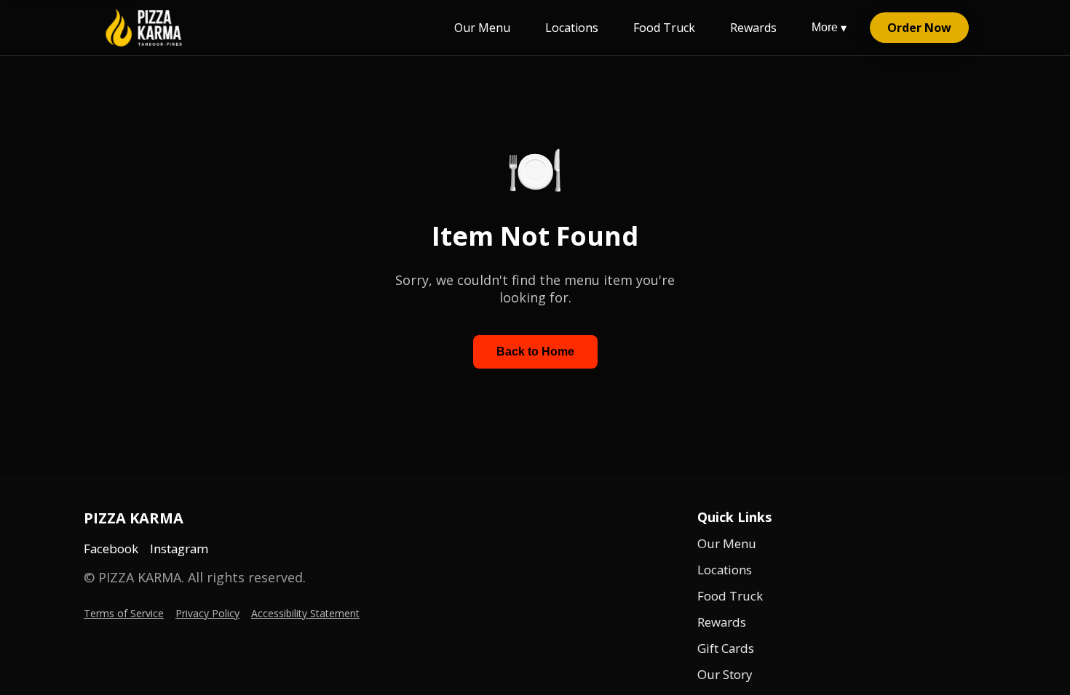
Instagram (179, 548)
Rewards (753, 28)
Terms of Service (124, 613)
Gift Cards (725, 648)
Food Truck (664, 28)
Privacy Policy (207, 613)
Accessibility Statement (305, 613)
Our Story (724, 674)
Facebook (111, 548)
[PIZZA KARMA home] (143, 28)
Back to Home (535, 351)
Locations (571, 28)
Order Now (919, 28)
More (829, 27)
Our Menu (482, 28)
